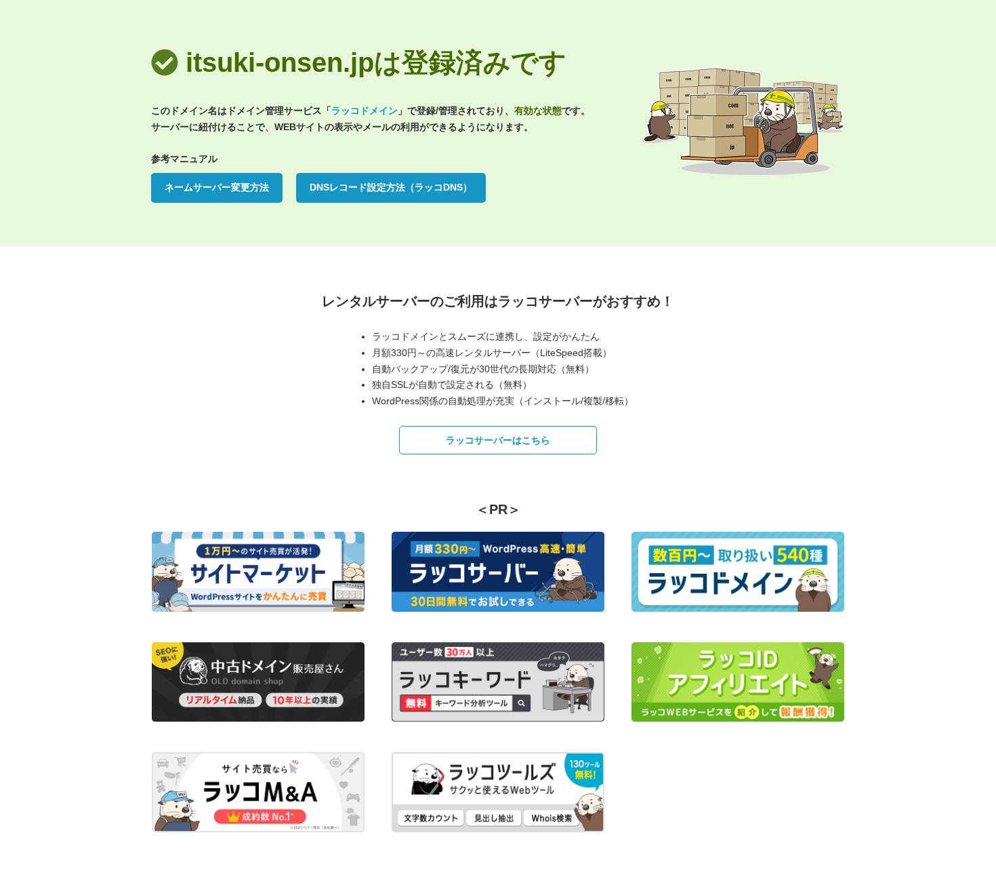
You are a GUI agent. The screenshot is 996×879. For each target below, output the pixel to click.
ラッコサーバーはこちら (498, 440)
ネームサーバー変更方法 (217, 187)
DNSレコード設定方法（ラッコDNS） (391, 187)
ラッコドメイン (364, 110)
